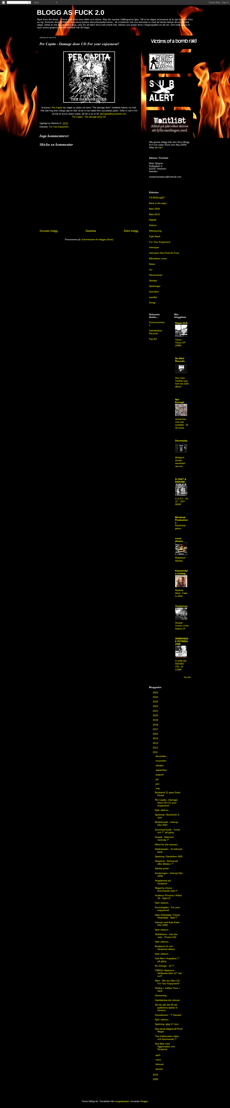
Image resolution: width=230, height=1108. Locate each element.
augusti (160, 774)
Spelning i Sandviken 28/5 (169, 856)
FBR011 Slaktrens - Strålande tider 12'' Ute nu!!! (168, 973)
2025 (156, 692)
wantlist (153, 297)
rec (150, 269)
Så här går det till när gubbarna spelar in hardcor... (166, 1007)
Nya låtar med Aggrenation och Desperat (165, 1046)
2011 (155, 752)
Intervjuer (154, 247)
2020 (156, 715)
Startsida (90, 230)
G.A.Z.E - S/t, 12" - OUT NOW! (182, 501)
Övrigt (157, 197)
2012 (156, 747)
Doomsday (181, 440)
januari (159, 1069)
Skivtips (153, 280)
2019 (156, 720)
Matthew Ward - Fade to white (181, 593)
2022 (156, 706)
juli (157, 779)
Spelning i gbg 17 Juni (166, 1024)
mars (159, 1059)
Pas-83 (153, 339)
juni (158, 783)
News (152, 264)
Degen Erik (181, 323)
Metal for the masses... (167, 844)
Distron (153, 225)
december (161, 756)
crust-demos (179, 539)
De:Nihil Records (180, 359)
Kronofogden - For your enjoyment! (167, 909)
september (162, 770)
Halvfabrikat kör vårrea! (167, 1000)
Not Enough (179, 401)
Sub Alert (154, 291)
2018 (156, 724)
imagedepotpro (122, 1101)
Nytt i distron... (162, 810)
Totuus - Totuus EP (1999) (180, 342)
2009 (156, 1079)
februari (160, 1064)
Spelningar (154, 286)
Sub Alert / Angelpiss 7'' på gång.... (167, 960)
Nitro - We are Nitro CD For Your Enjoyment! (167, 982)
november (161, 760)
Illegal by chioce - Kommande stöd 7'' (166, 889)
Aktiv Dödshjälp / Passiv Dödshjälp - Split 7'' (167, 916)
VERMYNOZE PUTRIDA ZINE (181, 641)
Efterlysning (155, 230)
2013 (156, 743)
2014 (156, 738)
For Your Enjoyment (59, 127)
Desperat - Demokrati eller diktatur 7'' (166, 862)
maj (158, 788)
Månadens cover (158, 258)
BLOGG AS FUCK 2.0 (70, 12)
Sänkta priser (162, 868)
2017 (156, 729)
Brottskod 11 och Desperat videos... (166, 947)
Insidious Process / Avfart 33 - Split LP (168, 897)
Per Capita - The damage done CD (89, 117)
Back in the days (158, 203)
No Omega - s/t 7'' (164, 965)
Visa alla (187, 677)
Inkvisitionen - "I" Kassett (168, 1015)
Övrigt (152, 302)
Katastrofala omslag (181, 572)
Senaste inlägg (49, 230)
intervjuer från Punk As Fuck (164, 253)
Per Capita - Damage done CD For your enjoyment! (166, 802)
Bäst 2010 (154, 214)
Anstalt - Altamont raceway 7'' (164, 838)
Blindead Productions (181, 520)
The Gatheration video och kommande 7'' (167, 1037)
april (158, 1055)
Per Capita (57, 107)
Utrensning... (162, 995)
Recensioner (155, 275)
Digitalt (152, 219)
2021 (156, 711)
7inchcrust (181, 606)
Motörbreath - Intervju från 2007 (166, 823)
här (160, 147)
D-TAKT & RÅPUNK (180, 480)
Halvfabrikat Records (155, 332)
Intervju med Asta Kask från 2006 (167, 924)
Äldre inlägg (131, 230)
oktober (160, 765)
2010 (156, 1074)
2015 (156, 733)
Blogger (144, 1101)
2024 (156, 697)
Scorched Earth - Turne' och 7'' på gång (167, 831)
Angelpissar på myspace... (163, 882)
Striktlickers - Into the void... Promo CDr (166, 935)
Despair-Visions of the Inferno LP (182, 626)
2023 (156, 701)
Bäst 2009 (154, 208)
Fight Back (154, 236)
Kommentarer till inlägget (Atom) (97, 239)
